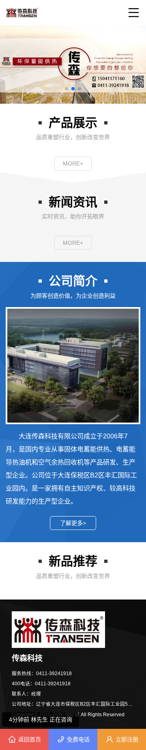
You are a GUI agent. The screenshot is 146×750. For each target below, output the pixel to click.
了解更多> (73, 523)
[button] (66, 88)
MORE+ (73, 163)
